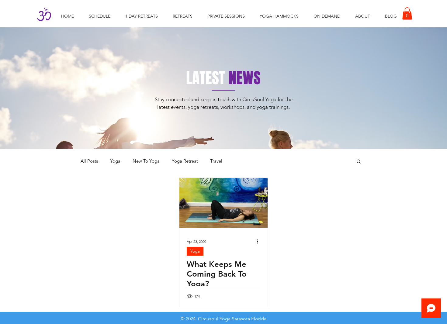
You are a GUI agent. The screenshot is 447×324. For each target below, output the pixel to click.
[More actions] (259, 241)
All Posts (89, 161)
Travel (216, 161)
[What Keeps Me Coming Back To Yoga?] (223, 203)
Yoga (115, 161)
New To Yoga (146, 161)
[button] (407, 13)
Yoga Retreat (185, 161)
